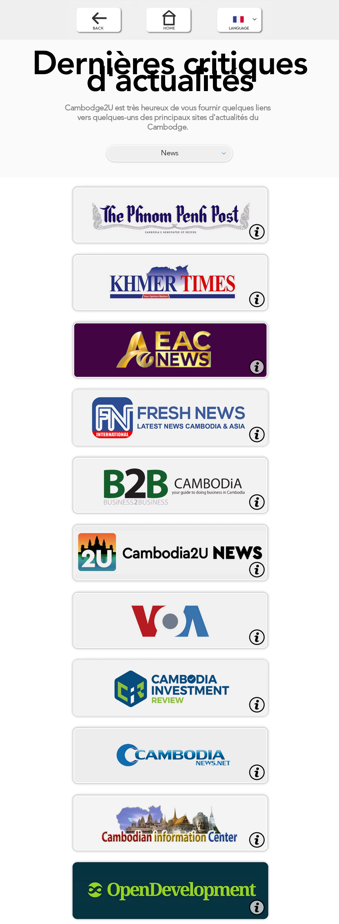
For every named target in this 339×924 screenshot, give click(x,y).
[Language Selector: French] (244, 19)
